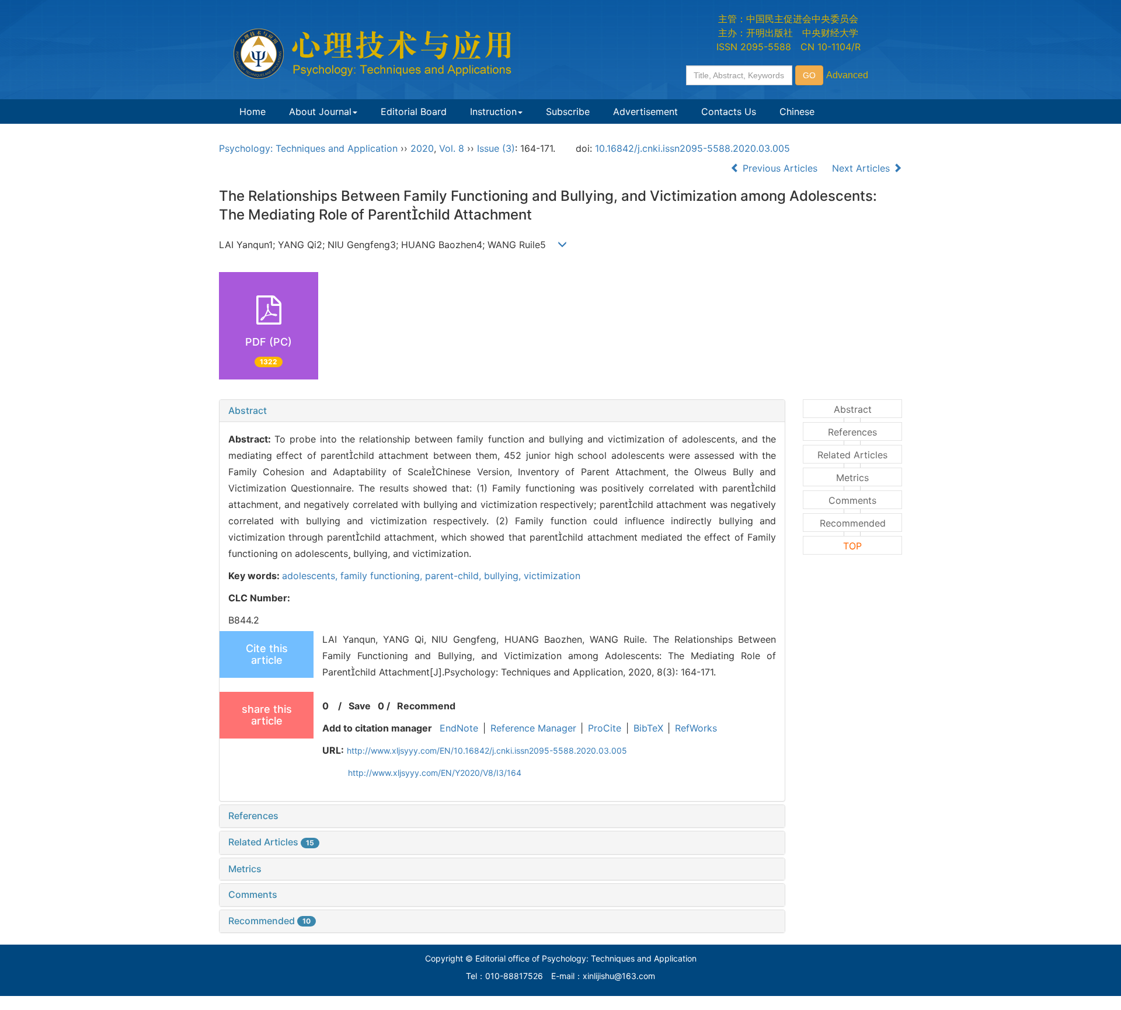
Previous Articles (780, 168)
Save (360, 706)
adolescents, (311, 575)
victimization (552, 575)
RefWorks (696, 728)
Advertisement (645, 111)
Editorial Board (414, 111)
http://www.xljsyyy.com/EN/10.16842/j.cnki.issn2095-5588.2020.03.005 (487, 750)
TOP (852, 546)
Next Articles (862, 168)
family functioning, (382, 575)
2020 (422, 148)
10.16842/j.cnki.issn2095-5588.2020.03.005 (692, 148)
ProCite (604, 728)
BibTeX (648, 728)
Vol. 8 (451, 148)
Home (252, 111)
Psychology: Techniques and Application (308, 148)
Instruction (493, 111)
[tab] (502, 411)
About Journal (320, 111)
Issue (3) (496, 148)
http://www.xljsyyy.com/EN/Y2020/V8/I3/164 (434, 773)
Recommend (426, 706)
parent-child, (454, 575)
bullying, (504, 575)
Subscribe (568, 111)
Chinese (796, 111)
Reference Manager (533, 728)
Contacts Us (728, 111)
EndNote (459, 728)
